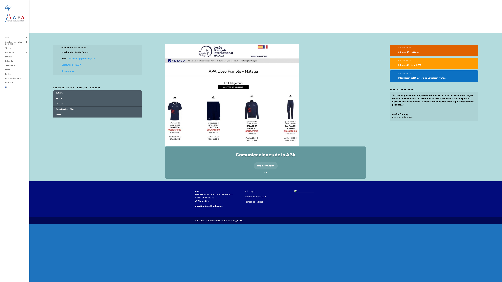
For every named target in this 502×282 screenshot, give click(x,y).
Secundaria (10, 65)
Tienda (8, 48)
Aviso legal (250, 191)
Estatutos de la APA (71, 65)
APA (7, 38)
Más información (265, 165)
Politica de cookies (254, 201)
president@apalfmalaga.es (82, 58)
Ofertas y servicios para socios (13, 43)
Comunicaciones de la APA (265, 155)
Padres (8, 74)
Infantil (8, 57)
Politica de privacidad (255, 196)
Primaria (9, 61)
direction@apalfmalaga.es (209, 206)
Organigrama (68, 71)
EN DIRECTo (405, 48)
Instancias (9, 53)
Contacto (9, 83)
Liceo (7, 70)
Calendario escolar (13, 78)
